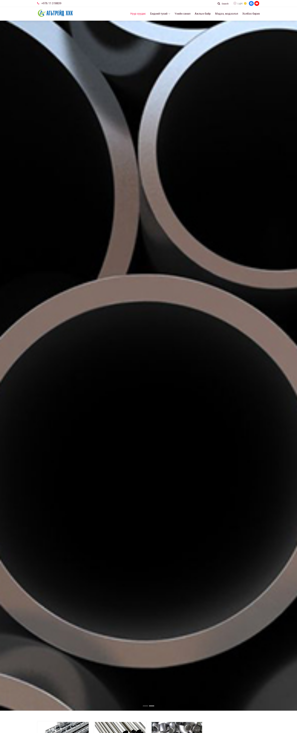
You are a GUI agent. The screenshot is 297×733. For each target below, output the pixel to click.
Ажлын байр (203, 13)
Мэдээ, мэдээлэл (226, 13)
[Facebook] (251, 3)
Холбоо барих (251, 13)
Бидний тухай (158, 13)
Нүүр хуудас (138, 13)
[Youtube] (256, 3)
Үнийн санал (182, 13)
